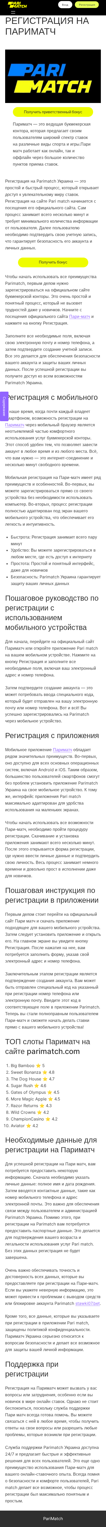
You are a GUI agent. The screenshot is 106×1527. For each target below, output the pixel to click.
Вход (65, 4)
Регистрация (87, 4)
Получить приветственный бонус (53, 111)
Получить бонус (53, 262)
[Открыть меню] (13, 12)
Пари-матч (79, 316)
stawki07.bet (87, 1303)
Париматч (14, 424)
